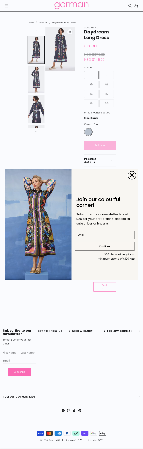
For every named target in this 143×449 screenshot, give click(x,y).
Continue (104, 246)
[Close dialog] (132, 175)
